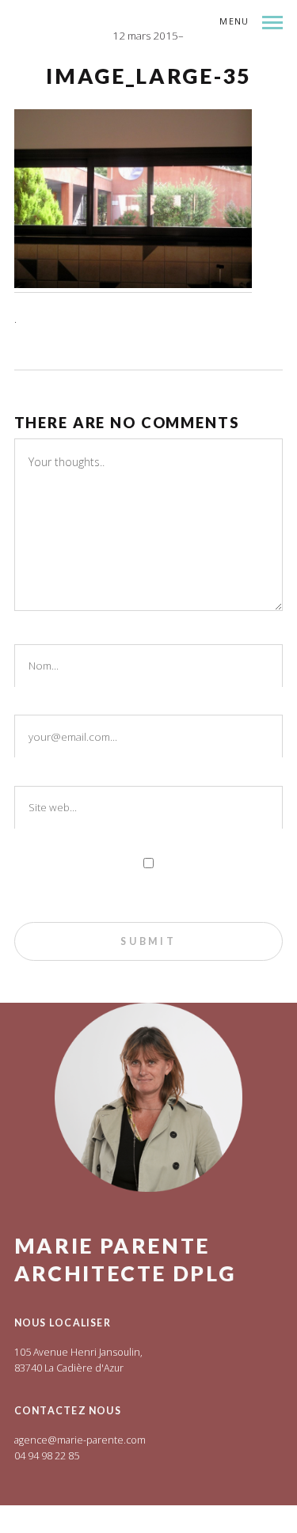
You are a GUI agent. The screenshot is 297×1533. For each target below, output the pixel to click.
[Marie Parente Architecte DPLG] (155, 62)
